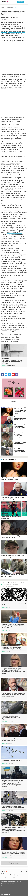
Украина (3, 7)
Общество (9, 7)
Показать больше (14, 863)
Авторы (2, 887)
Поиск (2, 892)
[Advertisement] (14, 57)
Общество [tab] (6, 582)
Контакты (3, 885)
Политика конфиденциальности (7, 883)
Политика (16, 584)
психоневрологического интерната (13, 32)
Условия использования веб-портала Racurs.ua (11, 881)
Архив (2, 890)
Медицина (20, 582)
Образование (7, 584)
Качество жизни (8, 586)
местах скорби (13, 250)
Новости (20, 2)
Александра (9, 17)
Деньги (13, 582)
